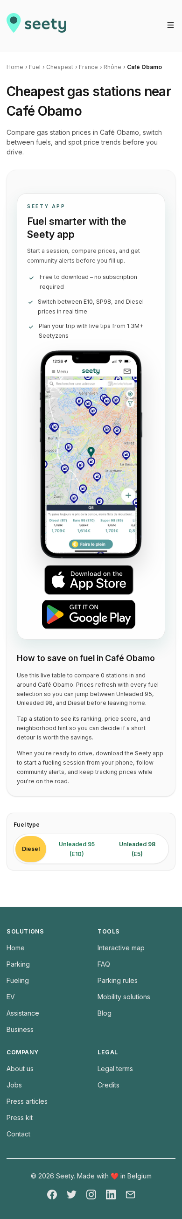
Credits (108, 1085)
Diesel (31, 848)
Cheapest (59, 66)
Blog (105, 1013)
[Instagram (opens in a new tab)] (91, 1194)
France (88, 66)
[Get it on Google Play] (93, 614)
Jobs (14, 1085)
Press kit (20, 1117)
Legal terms (115, 1069)
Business (20, 1029)
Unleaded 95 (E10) (77, 849)
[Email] (130, 1194)
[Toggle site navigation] (170, 25)
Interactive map (121, 948)
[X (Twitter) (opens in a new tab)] (72, 1194)
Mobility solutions (124, 997)
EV (11, 997)
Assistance (23, 1013)
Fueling (18, 980)
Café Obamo (144, 66)
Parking (18, 964)
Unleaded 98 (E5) (137, 849)
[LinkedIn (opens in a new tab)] (111, 1194)
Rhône (112, 66)
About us (20, 1069)
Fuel (35, 66)
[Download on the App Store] (93, 580)
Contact (18, 1134)
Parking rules (118, 980)
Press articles (27, 1101)
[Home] (36, 26)
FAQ (104, 964)
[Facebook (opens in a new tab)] (52, 1194)
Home (15, 66)
